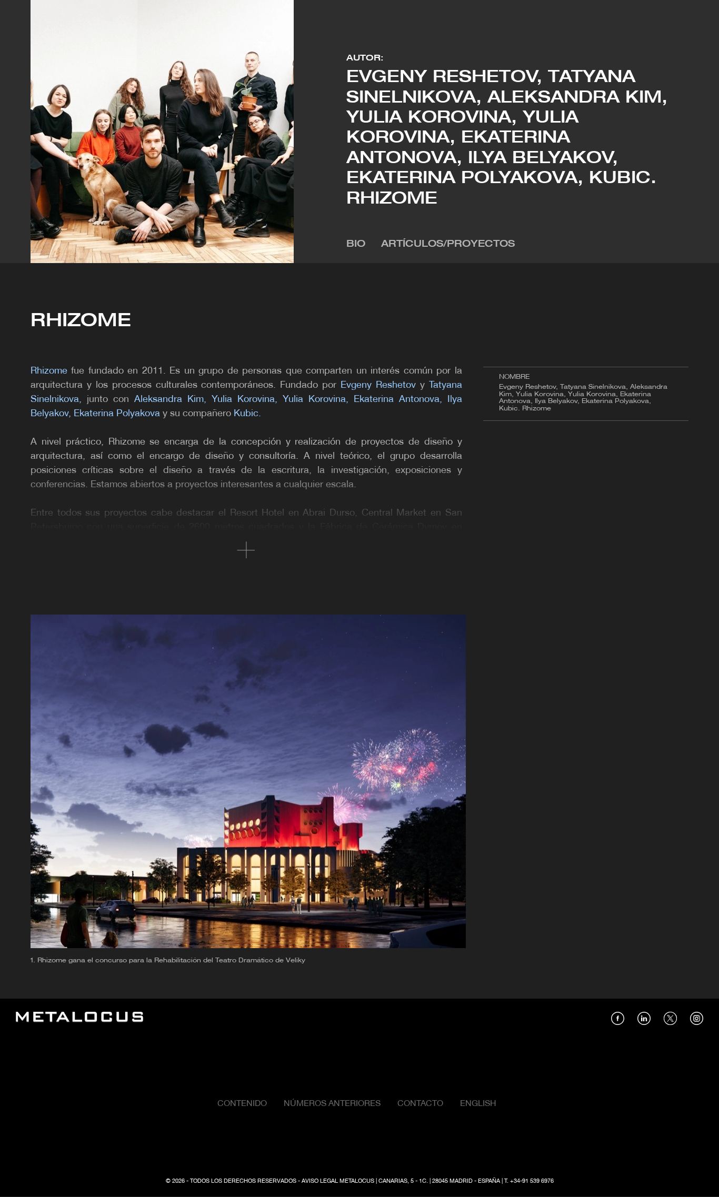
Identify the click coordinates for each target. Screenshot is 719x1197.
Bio (355, 244)
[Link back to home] (79, 1018)
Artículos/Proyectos (448, 244)
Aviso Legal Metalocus (338, 1181)
